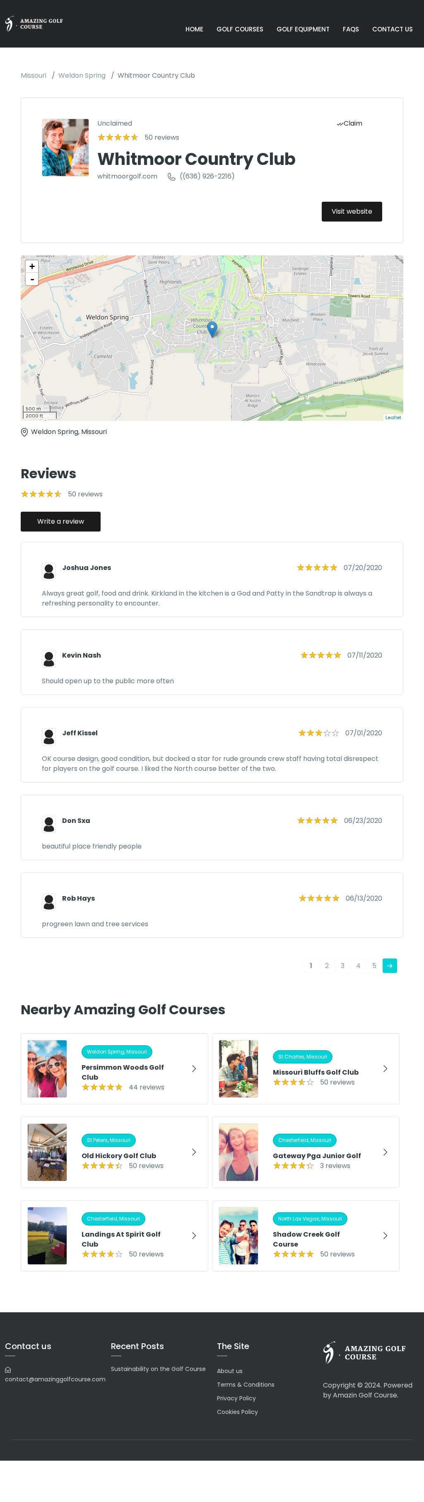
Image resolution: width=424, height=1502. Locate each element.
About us (230, 1371)
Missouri (33, 75)
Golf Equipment (303, 29)
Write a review (60, 521)
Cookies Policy (237, 1412)
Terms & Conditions (246, 1384)
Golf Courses (240, 29)
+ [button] (32, 266)
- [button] (32, 279)
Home (194, 29)
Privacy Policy (236, 1398)
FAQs (351, 29)
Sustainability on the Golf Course (158, 1369)
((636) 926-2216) (207, 176)
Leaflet (393, 417)
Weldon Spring (82, 75)
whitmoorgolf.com (127, 176)
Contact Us (392, 29)
